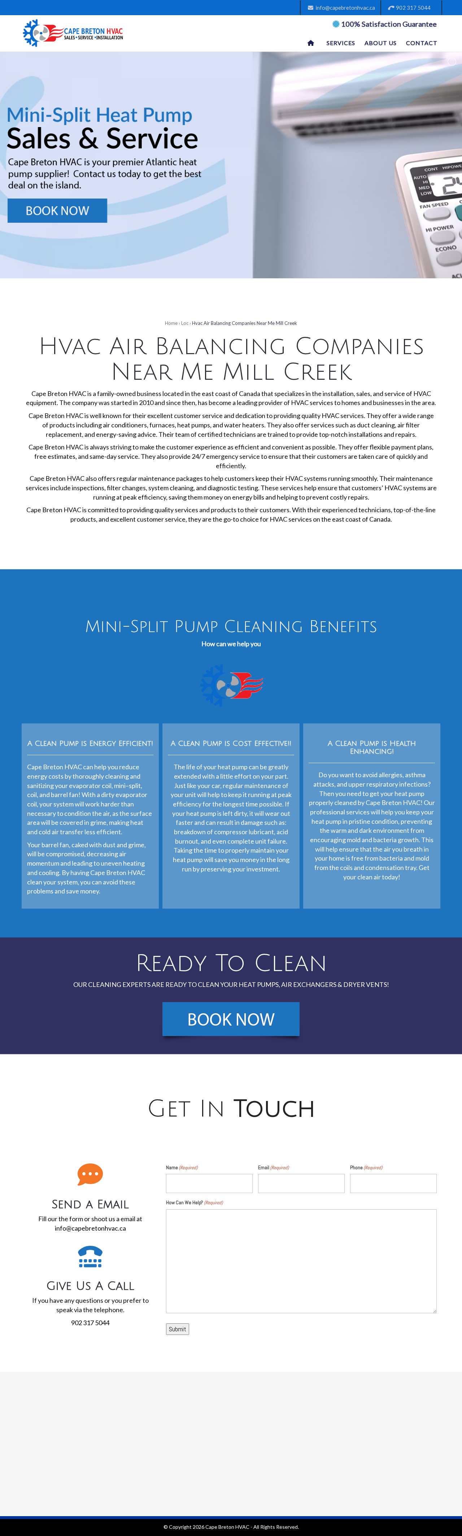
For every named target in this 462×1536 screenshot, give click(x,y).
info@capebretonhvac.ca (344, 7)
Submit (177, 1329)
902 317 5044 (412, 7)
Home (171, 323)
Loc (184, 323)
